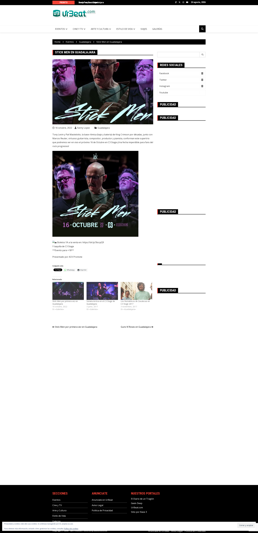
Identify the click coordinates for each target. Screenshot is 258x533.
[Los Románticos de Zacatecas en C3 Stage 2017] (136, 291)
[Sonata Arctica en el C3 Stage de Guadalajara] (102, 291)
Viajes (144, 28)
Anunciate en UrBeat (102, 499)
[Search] (203, 54)
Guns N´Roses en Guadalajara (136, 326)
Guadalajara (104, 127)
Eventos (60, 28)
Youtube (187, 2)
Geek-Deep (136, 503)
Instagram (183, 2)
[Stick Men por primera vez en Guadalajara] (68, 291)
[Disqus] (102, 368)
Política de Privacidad (102, 510)
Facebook (176, 2)
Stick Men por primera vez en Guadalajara (76, 326)
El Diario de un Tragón (142, 498)
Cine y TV (78, 28)
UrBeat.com (137, 507)
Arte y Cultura (99, 28)
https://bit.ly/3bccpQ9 (93, 242)
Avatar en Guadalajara (89, 2)
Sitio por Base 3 (139, 511)
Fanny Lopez (83, 127)
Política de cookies (71, 529)
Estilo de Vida (124, 28)
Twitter (179, 2)
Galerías (157, 28)
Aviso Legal (97, 505)
